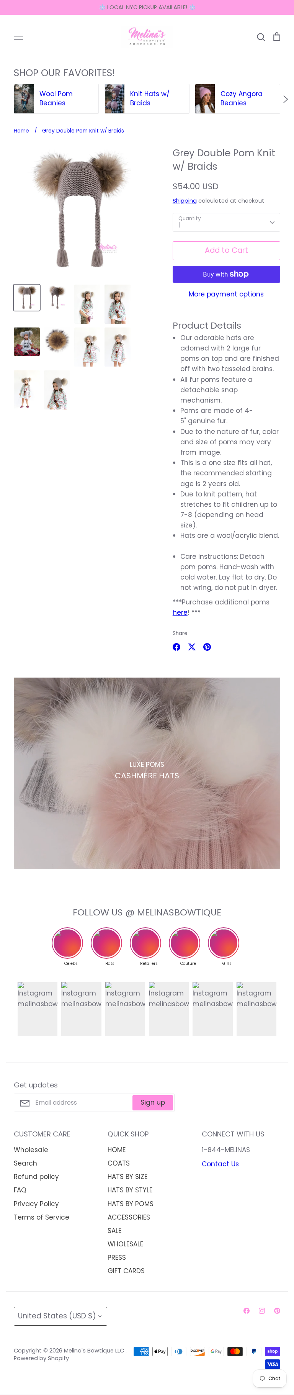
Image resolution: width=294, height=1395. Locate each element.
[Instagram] (262, 1310)
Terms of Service (41, 1217)
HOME (117, 1149)
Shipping (185, 201)
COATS (119, 1163)
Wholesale (31, 1149)
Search (25, 1163)
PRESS (117, 1257)
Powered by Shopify (41, 1358)
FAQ (20, 1190)
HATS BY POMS (131, 1203)
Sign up (152, 1102)
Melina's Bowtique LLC (95, 1350)
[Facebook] (246, 1310)
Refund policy (36, 1176)
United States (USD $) (57, 1316)
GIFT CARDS (126, 1270)
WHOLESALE (125, 1244)
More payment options (226, 294)
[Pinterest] (277, 1310)
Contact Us (220, 1164)
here (180, 612)
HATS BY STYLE (130, 1190)
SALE (114, 1230)
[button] (8, 99)
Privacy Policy (36, 1203)
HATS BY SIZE (127, 1176)
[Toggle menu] (18, 37)
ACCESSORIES (129, 1217)
